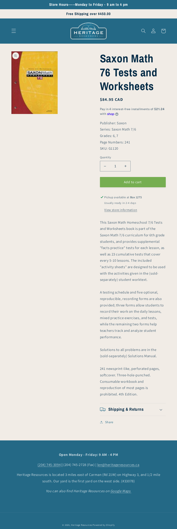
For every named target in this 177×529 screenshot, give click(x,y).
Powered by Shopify (104, 524)
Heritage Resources (82, 524)
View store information (120, 210)
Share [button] (109, 422)
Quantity (105, 157)
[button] (14, 31)
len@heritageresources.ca (118, 464)
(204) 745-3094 (49, 464)
